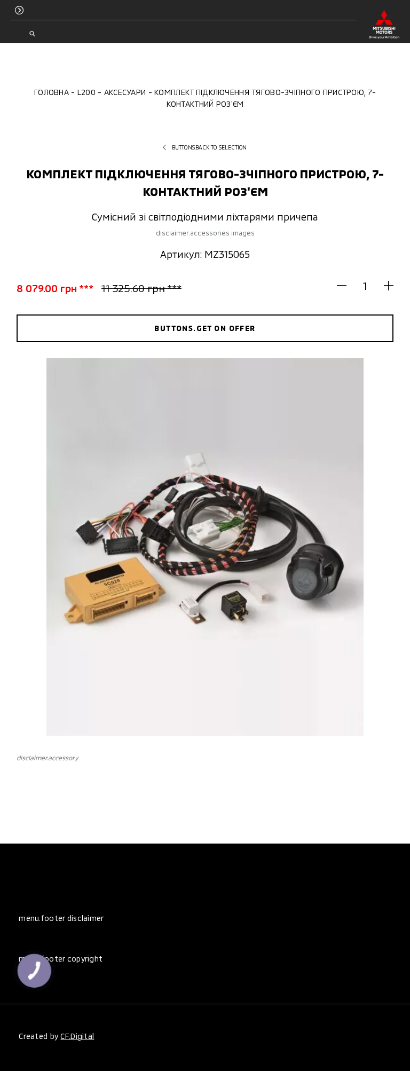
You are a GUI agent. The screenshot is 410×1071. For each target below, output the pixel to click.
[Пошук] (32, 33)
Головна (51, 92)
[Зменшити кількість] (346, 285)
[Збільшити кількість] (384, 285)
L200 (86, 92)
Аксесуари (125, 92)
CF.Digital (77, 1036)
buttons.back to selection (209, 147)
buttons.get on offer (204, 328)
